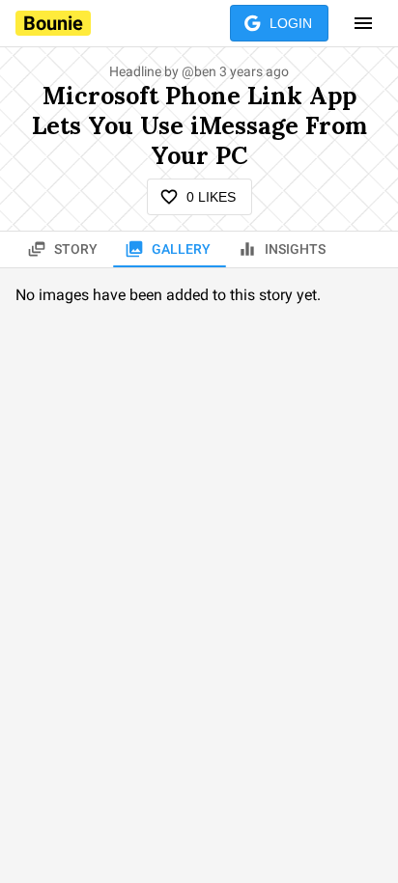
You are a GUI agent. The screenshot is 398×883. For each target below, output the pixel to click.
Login (291, 23)
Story (76, 249)
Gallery (181, 249)
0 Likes (211, 197)
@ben (199, 71)
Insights (295, 249)
